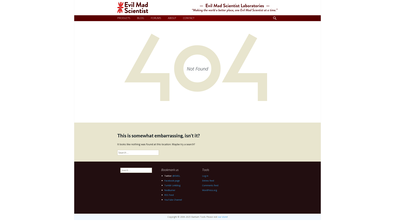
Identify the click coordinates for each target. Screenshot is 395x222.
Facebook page (172, 180)
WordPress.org (209, 190)
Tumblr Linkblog (172, 185)
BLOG (140, 18)
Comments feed (210, 185)
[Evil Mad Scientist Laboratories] (197, 7)
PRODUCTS (123, 18)
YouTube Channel (173, 199)
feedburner (169, 190)
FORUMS (156, 18)
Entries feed (208, 180)
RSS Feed (169, 194)
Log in (205, 175)
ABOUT (172, 18)
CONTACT (188, 18)
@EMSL (176, 175)
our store (222, 216)
